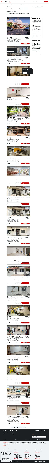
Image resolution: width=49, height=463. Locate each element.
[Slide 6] (19, 115)
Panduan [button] (21, 1)
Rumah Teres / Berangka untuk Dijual (16, 4)
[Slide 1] (16, 115)
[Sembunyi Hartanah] (27, 18)
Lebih (24, 1)
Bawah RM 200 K (34, 29)
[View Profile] (9, 19)
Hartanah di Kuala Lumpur (27, 455)
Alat (35, 454)
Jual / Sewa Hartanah (37, 456)
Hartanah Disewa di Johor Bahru (18, 457)
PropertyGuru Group (6, 432)
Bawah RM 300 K (38, 29)
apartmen (38, 22)
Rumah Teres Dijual (16, 451)
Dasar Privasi (16, 461)
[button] (8, 11)
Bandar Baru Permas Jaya (38, 26)
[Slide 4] (18, 135)
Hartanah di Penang (26, 457)
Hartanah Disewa (16, 454)
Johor (24, 4)
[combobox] (20, 7)
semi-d (40, 22)
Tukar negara (34, 432)
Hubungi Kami (13, 432)
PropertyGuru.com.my (5, 442)
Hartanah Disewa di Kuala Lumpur (18, 455)
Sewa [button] (12, 1)
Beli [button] (9, 1)
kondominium (35, 22)
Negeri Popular (26, 454)
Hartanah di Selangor (27, 456)
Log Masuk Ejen (37, 455)
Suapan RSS (36, 457)
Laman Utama (9, 4)
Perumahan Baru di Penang (38, 451)
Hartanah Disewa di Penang (17, 456)
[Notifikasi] (42, 1)
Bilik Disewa (25, 451)
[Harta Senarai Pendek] (29, 18)
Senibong (33, 26)
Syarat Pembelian (20, 461)
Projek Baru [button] (16, 1)
